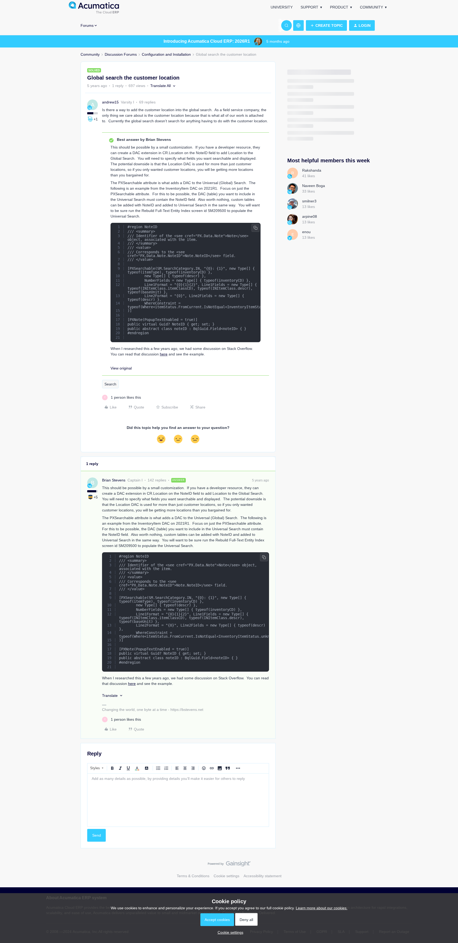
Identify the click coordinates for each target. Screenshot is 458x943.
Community (371, 7)
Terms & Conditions (193, 876)
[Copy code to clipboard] (255, 228)
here (164, 354)
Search (110, 384)
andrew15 (110, 102)
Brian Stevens (113, 480)
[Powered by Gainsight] (229, 865)
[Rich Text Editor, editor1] (178, 800)
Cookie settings (226, 876)
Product (339, 7)
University (282, 7)
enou (306, 232)
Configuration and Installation (166, 54)
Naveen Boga (313, 186)
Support (309, 7)
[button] (326, 25)
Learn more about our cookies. (321, 908)
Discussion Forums (121, 54)
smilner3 (309, 201)
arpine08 (309, 216)
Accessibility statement (262, 876)
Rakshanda (311, 170)
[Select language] (298, 25)
